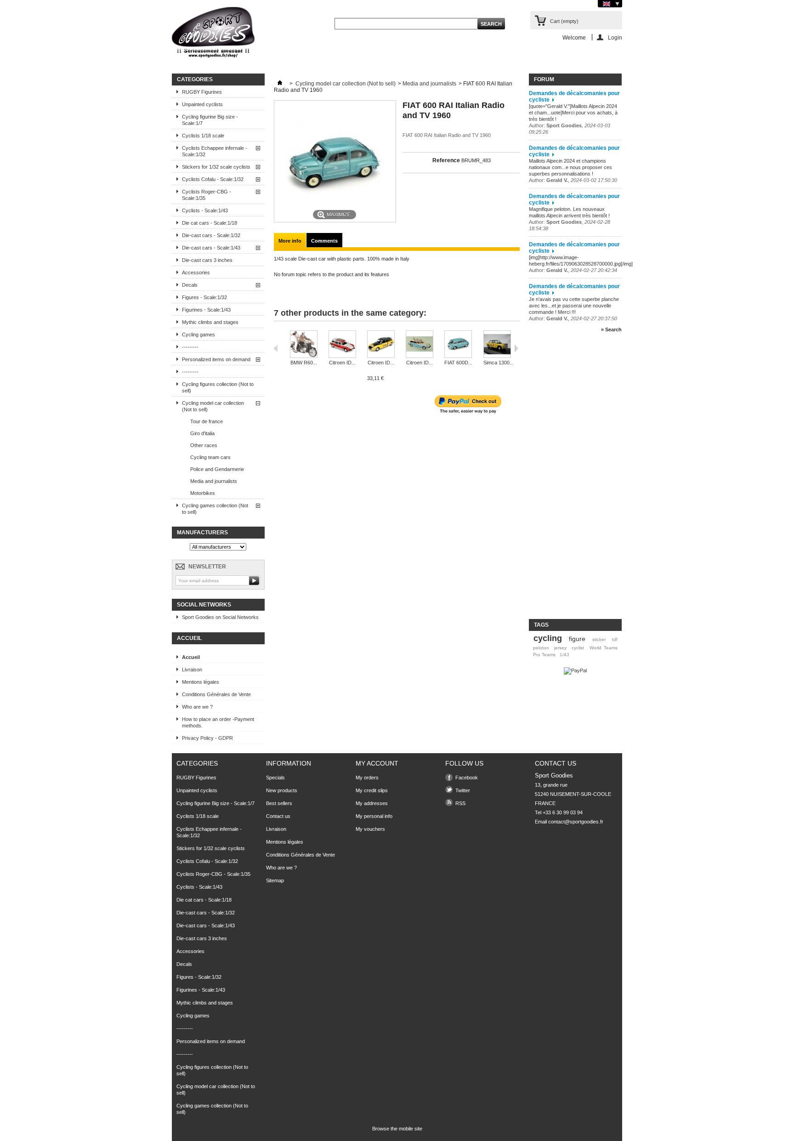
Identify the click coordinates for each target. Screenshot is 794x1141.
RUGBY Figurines (202, 92)
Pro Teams (544, 654)
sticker (599, 639)
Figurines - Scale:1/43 (206, 309)
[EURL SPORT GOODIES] (213, 34)
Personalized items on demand (216, 359)
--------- (190, 347)
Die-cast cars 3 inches (207, 260)
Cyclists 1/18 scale (203, 135)
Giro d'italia (202, 433)
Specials (275, 777)
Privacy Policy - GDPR (207, 738)
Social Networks (204, 605)
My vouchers (370, 829)
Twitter (462, 790)
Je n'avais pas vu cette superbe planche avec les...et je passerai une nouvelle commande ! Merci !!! (574, 305)
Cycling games (198, 334)
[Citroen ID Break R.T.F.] (419, 344)
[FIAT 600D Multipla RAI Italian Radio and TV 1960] (458, 344)
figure (577, 638)
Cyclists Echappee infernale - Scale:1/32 (214, 151)
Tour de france (206, 421)
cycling (547, 638)
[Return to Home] (280, 83)
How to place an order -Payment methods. (218, 722)
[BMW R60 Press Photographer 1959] (304, 344)
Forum (544, 79)
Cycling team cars (210, 457)
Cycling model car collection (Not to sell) (213, 406)
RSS (460, 803)
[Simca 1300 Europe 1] (498, 344)
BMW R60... (303, 362)
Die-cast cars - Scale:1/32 (211, 235)
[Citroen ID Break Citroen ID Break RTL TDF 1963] (342, 344)
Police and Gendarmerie (217, 469)
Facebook (466, 777)
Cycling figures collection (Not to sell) (218, 387)
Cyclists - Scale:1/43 (205, 210)
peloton (541, 647)
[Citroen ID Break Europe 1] (381, 344)
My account (377, 763)
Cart (564, 21)
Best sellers (279, 803)
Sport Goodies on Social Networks (220, 617)
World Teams (604, 647)
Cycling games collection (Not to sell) (215, 509)
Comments (324, 241)
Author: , (573, 180)
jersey (560, 647)
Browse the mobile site (397, 1128)
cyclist (578, 647)
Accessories (196, 272)
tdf (615, 639)
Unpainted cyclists (202, 104)
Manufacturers (202, 532)
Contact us (278, 816)
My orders (367, 777)
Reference (446, 160)
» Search (611, 329)
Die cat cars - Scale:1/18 (209, 223)
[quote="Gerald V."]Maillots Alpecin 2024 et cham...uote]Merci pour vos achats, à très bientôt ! (573, 112)
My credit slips (372, 790)
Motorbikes (202, 493)
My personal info (374, 816)
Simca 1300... (498, 362)
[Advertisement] (565, 480)
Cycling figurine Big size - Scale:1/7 (210, 120)
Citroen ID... (342, 362)
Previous (276, 348)
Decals (190, 285)
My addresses (372, 803)
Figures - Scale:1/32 (204, 297)
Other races (203, 445)
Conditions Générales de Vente (216, 694)
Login (615, 37)
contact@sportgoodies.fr (575, 821)
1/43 (564, 654)
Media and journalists (213, 481)
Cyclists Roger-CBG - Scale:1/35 (206, 195)
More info (289, 241)
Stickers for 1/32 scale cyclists (216, 167)
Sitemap (275, 880)
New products (281, 790)
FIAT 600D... (458, 362)
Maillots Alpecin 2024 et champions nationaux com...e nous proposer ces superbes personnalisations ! (570, 167)
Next (516, 348)
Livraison (192, 669)
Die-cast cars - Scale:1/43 (211, 247)
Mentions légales (200, 682)
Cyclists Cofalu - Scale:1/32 (213, 179)
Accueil (189, 638)
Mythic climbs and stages (210, 322)
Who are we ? (197, 707)
